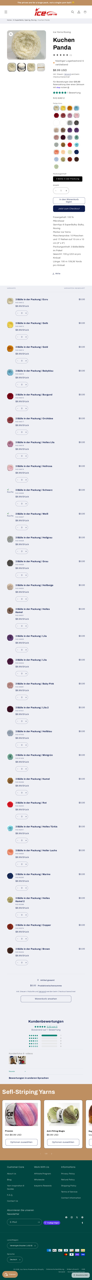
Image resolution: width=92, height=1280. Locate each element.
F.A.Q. (10, 1195)
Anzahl (56, 185)
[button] (6, 12)
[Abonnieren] (39, 1222)
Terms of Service (69, 1192)
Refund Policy (68, 1180)
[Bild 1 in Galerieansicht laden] (12, 67)
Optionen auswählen (21, 1142)
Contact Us (12, 1201)
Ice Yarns (24, 1269)
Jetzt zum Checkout (69, 209)
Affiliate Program (42, 1174)
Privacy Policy (68, 1174)
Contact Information (71, 1198)
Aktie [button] (57, 274)
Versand (67, 74)
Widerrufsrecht (73, 1269)
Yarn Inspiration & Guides (15, 1187)
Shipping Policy (68, 1186)
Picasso (9, 1131)
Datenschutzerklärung (55, 1269)
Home (9, 20)
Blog (9, 1180)
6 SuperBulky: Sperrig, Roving (24, 20)
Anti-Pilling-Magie (56, 1131)
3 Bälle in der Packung (67, 179)
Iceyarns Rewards (43, 1186)
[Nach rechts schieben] (51, 1153)
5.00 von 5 (52, 1027)
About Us (11, 1174)
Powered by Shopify (36, 1269)
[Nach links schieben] (40, 1153)
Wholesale (39, 1180)
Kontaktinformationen (76, 1272)
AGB (83, 1269)
